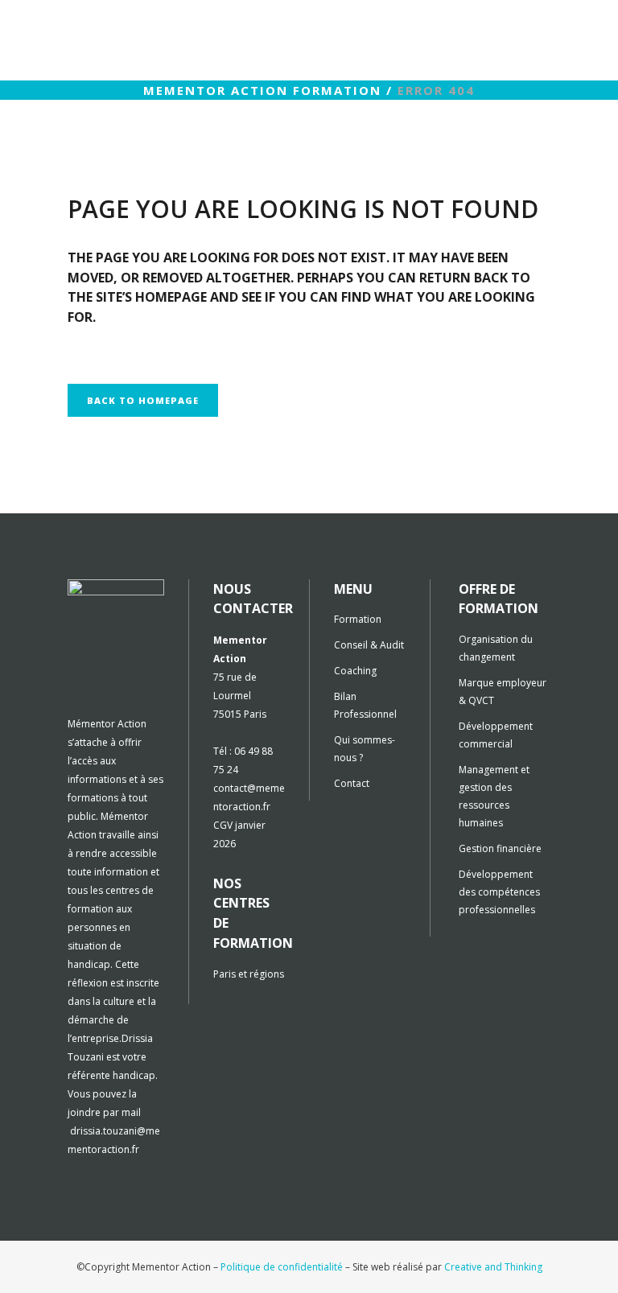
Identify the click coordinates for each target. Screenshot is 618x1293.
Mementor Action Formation (262, 90)
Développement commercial (496, 735)
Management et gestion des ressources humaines (494, 796)
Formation (357, 619)
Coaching (355, 670)
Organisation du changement (496, 648)
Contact (351, 783)
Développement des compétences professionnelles (499, 891)
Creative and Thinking (493, 1267)
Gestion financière (500, 848)
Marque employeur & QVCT (502, 691)
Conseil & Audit (369, 645)
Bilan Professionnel (365, 705)
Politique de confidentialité (281, 1267)
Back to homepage (143, 400)
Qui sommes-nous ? (364, 748)
